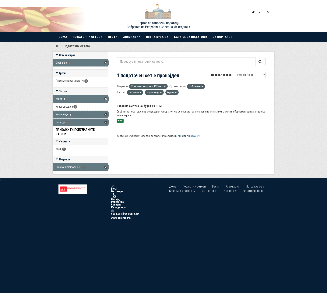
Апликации (131, 37)
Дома (62, 37)
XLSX (120, 121)
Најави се (230, 191)
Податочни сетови (88, 37)
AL (260, 12)
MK (253, 12)
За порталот (222, 37)
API (179, 136)
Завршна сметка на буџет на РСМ (139, 106)
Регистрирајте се (253, 191)
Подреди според (221, 74)
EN (267, 12)
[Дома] (57, 46)
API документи (194, 136)
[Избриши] (165, 86)
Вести (113, 37)
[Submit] (260, 61)
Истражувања (157, 37)
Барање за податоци (190, 37)
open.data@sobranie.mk (112, 213)
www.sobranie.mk (112, 217)
